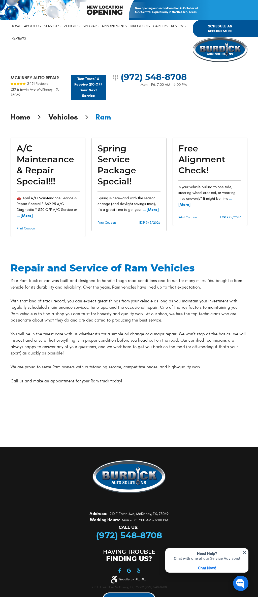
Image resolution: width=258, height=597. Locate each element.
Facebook (119, 571)
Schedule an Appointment (220, 28)
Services (52, 26)
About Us (32, 26)
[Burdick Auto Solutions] (220, 49)
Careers (160, 26)
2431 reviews (37, 84)
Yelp (138, 571)
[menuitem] (16, 26)
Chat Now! (207, 567)
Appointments (114, 26)
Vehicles (71, 26)
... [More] (25, 215)
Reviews (178, 26)
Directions (140, 26)
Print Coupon (26, 228)
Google (129, 571)
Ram (103, 117)
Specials (91, 26)
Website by (132, 579)
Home (16, 26)
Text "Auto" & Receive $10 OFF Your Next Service (88, 87)
